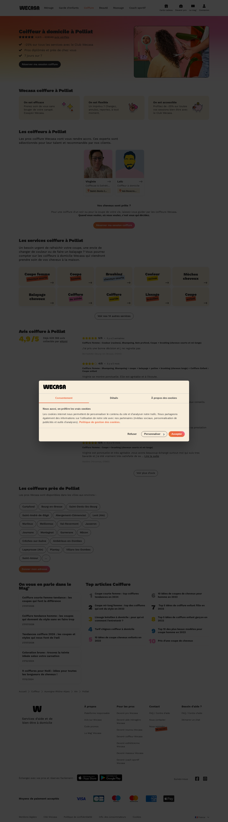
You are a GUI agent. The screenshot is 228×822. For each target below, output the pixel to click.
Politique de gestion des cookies (99, 422)
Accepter (176, 434)
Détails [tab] (114, 398)
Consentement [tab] (63, 398)
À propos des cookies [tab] (164, 398)
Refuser (132, 434)
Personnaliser (152, 434)
